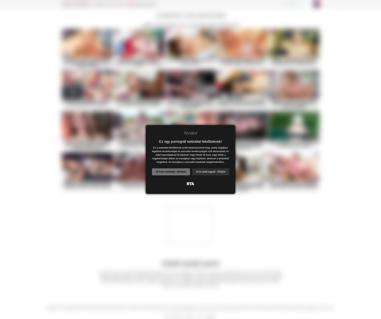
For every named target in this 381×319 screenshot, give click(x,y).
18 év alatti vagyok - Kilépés (210, 171)
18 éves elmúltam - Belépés (171, 171)
